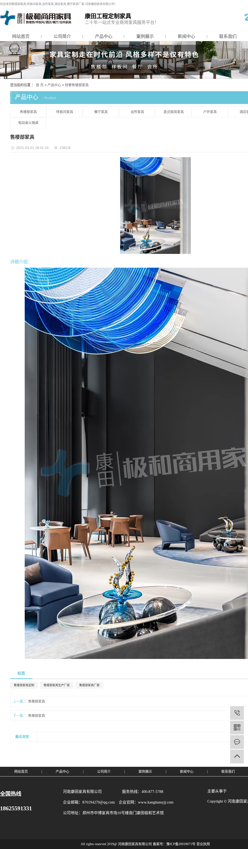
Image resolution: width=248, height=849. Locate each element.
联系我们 (228, 771)
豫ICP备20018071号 (180, 844)
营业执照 (203, 844)
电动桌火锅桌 (28, 123)
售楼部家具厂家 (89, 685)
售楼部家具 (28, 112)
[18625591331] (237, 713)
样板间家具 (64, 112)
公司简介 (62, 36)
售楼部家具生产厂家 (57, 685)
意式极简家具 (173, 112)
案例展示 (145, 36)
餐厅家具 (101, 112)
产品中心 (103, 36)
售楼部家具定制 (24, 685)
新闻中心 (186, 36)
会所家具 (137, 112)
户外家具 (210, 112)
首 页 (40, 85)
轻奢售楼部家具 (77, 85)
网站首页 (21, 36)
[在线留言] (237, 742)
